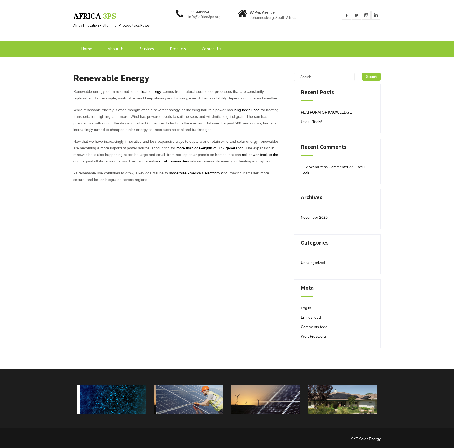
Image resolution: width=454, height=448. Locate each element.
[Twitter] (356, 15)
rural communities (174, 161)
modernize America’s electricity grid (198, 173)
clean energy (150, 91)
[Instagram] (366, 15)
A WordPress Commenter (327, 167)
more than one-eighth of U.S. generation (210, 148)
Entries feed (311, 317)
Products (178, 49)
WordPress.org (313, 336)
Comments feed (314, 327)
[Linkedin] (375, 15)
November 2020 (314, 217)
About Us (116, 49)
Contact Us (211, 49)
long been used (247, 110)
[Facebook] (346, 15)
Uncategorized (313, 263)
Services (147, 49)
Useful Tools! (311, 122)
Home (86, 49)
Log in (306, 308)
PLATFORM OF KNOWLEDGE (326, 112)
